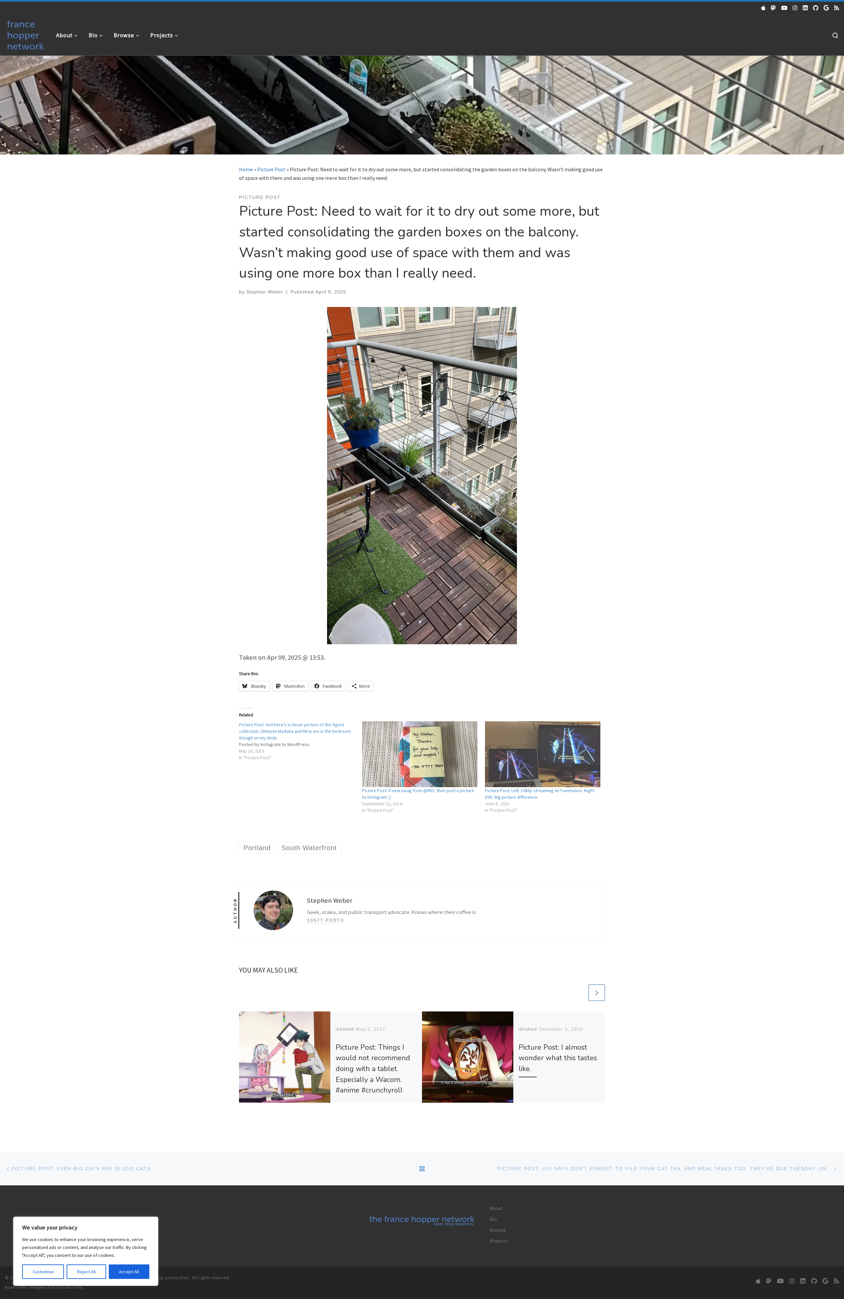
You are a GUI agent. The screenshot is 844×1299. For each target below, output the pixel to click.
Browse (498, 1230)
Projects (498, 1241)
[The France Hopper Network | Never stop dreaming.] (25, 33)
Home (246, 169)
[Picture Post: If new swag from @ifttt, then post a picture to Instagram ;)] (420, 754)
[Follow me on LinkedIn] (805, 8)
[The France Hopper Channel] (784, 8)
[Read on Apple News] (763, 8)
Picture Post (271, 169)
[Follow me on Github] (815, 8)
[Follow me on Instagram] (795, 8)
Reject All (86, 1272)
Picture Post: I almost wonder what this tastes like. (558, 1058)
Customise (43, 1272)
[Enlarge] (508, 315)
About (496, 1208)
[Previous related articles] (579, 992)
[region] (85, 1251)
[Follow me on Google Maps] (826, 8)
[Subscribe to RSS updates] (836, 8)
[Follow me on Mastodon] (773, 8)
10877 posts (325, 920)
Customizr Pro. (70, 1287)
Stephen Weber (264, 291)
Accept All (129, 1272)
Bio (493, 1219)
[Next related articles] (596, 992)
